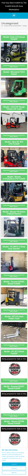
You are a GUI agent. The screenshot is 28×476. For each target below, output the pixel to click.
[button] (14, 15)
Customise (14, 468)
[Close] (26, 449)
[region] (14, 461)
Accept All (14, 464)
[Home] (1, 25)
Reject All (14, 472)
